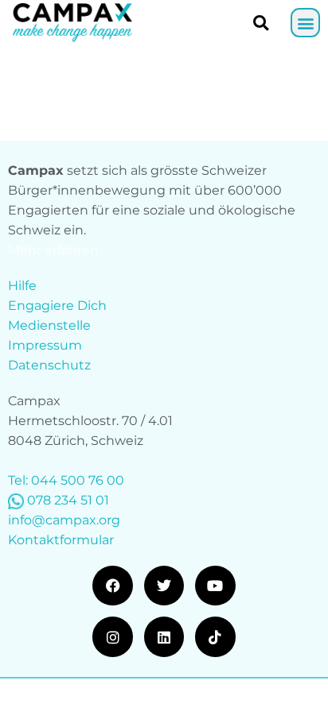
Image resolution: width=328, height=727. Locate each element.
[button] (305, 22)
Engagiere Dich (57, 305)
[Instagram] (112, 636)
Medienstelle (49, 325)
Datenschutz (49, 365)
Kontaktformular (61, 539)
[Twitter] (164, 585)
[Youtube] (215, 585)
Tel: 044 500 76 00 (66, 480)
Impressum (45, 345)
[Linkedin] (164, 636)
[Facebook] (112, 585)
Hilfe (22, 285)
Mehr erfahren (53, 249)
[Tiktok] (215, 636)
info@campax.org (64, 520)
